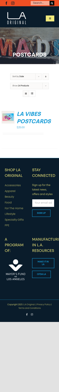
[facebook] (6, 3)
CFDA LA (41, 274)
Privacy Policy (44, 305)
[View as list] (32, 94)
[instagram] (12, 3)
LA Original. (29, 305)
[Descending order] (46, 76)
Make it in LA (43, 263)
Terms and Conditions (29, 308)
